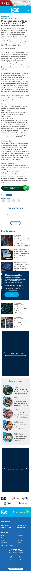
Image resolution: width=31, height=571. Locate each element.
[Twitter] (8, 200)
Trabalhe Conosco (6, 528)
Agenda (19, 543)
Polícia (3, 540)
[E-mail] (18, 200)
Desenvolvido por (15, 568)
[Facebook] (3, 200)
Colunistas (4, 543)
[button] (14, 188)
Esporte (3, 538)
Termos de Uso (21, 525)
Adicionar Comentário (17, 224)
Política (3, 535)
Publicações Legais (7, 545)
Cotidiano (19, 540)
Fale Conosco (21, 528)
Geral (18, 538)
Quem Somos (5, 525)
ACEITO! (12, 294)
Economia (5, 16)
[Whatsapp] (13, 200)
